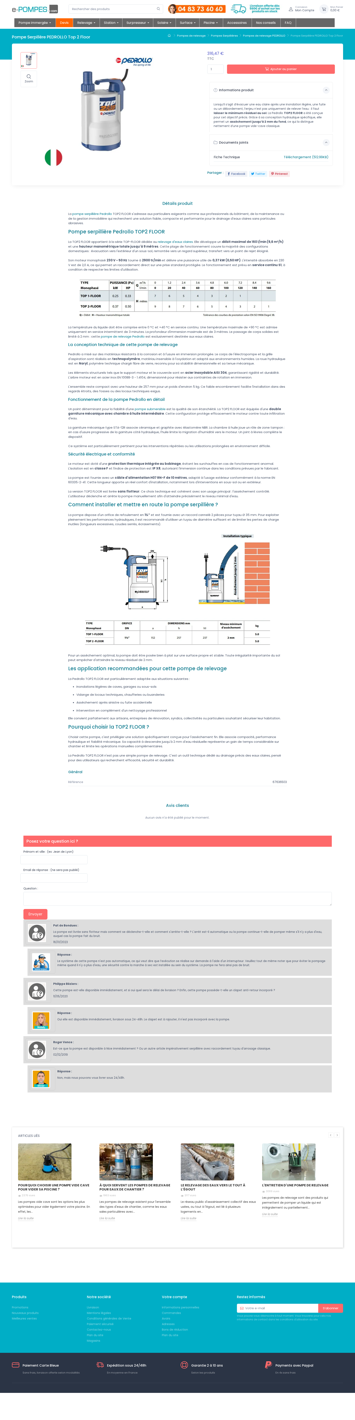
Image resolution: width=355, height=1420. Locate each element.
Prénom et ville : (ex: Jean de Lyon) (48, 852)
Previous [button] (330, 1135)
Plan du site (170, 1335)
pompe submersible (150, 409)
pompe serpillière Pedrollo (92, 214)
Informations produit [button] (236, 90)
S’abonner (330, 1308)
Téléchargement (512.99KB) (306, 157)
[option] (55, 1185)
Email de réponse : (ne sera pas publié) (51, 870)
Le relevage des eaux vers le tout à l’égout (213, 1187)
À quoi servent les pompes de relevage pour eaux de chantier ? (134, 1187)
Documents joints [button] (233, 142)
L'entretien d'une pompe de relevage (295, 1185)
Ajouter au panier (283, 69)
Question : (30, 888)
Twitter (260, 174)
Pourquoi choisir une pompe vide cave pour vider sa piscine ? (53, 1187)
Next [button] (337, 1135)
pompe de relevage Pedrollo (123, 336)
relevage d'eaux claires (175, 242)
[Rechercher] (158, 9)
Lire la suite (26, 1218)
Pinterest (281, 174)
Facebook (238, 174)
